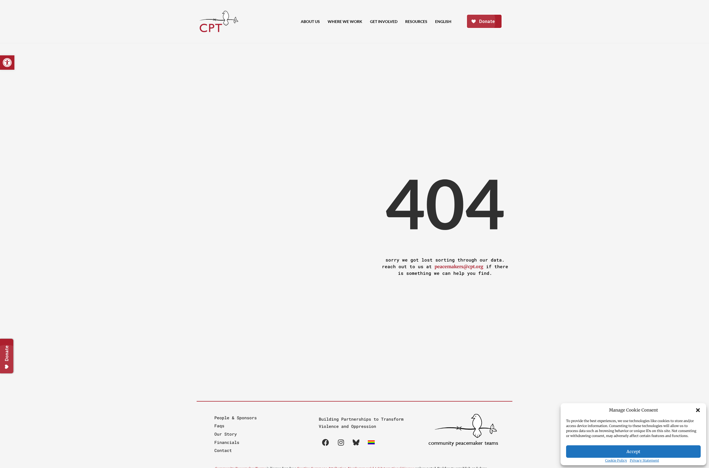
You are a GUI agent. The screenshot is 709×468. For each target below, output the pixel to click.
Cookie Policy (616, 460)
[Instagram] (341, 442)
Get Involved (383, 21)
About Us (310, 21)
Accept (633, 451)
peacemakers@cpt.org (459, 266)
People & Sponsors (235, 417)
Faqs (219, 425)
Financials (226, 442)
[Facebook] (326, 442)
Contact (223, 450)
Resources (416, 21)
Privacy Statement (644, 460)
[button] (698, 410)
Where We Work (345, 21)
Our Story (225, 434)
